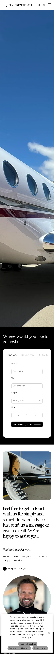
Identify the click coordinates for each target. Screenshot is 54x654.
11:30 (39, 400)
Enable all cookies (27, 644)
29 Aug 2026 (18, 400)
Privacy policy (40, 648)
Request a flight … (18, 568)
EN (43, 5)
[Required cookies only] (49, 633)
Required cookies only (19, 648)
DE (39, 5)
